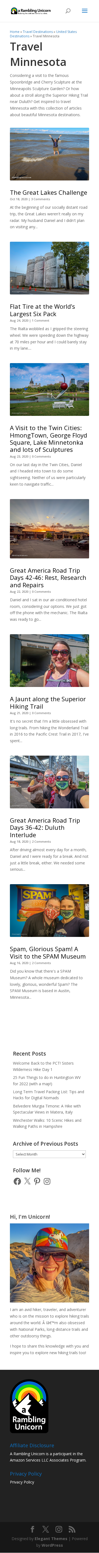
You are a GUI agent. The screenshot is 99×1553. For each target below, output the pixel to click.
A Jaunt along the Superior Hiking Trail (48, 702)
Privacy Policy (22, 1482)
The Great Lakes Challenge (48, 192)
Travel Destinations (38, 31)
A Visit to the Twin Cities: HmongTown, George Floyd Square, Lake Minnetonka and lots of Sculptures (48, 438)
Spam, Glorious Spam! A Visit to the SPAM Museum (48, 952)
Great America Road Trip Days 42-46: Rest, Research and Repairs (48, 577)
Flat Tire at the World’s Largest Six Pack (42, 310)
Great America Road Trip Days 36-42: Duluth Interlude (45, 827)
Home (15, 31)
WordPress (52, 1545)
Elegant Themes (51, 1538)
